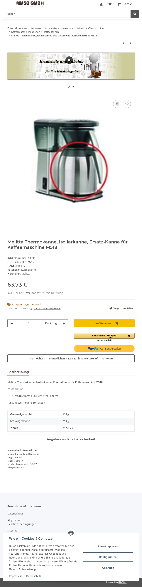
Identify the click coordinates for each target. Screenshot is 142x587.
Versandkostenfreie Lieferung (44, 293)
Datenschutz (34, 576)
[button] (101, 4)
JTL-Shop (122, 582)
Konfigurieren (108, 557)
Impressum (15, 576)
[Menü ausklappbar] (9, 2)
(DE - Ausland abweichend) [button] (47, 308)
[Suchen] (135, 14)
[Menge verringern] (12, 323)
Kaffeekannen (29, 269)
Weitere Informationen (98, 358)
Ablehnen (108, 567)
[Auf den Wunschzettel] (127, 104)
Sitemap (12, 530)
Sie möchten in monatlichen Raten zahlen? (71, 358)
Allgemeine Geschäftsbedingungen (21, 522)
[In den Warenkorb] (10, 95)
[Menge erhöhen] (64, 323)
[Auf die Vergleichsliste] (117, 104)
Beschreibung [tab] (18, 372)
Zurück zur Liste (18, 28)
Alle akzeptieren (108, 546)
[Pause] (69, 60)
